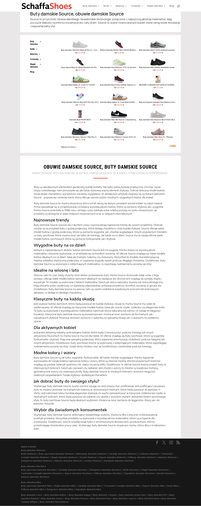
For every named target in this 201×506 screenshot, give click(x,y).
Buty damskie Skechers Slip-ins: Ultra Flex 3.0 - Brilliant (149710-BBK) (80, 137)
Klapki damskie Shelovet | (66, 457)
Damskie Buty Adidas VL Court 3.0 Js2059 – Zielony (80, 85)
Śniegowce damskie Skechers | (106, 469)
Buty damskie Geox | (150, 498)
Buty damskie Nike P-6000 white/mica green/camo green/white (158, 50)
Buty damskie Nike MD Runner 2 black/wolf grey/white (119, 120)
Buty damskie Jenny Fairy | (133, 495)
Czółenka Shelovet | (150, 453)
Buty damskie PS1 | (158, 495)
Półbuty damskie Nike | (34, 489)
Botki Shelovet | (30, 453)
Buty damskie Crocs (31, 495)
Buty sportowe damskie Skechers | (40, 469)
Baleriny (120, 6)
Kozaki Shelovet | (89, 457)
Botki (106, 6)
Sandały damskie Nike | (91, 485)
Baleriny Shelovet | (168, 457)
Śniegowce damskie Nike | (61, 489)
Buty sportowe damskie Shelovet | (57, 453)
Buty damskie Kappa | (81, 495)
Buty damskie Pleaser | (77, 498)
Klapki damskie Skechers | (156, 469)
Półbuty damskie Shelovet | (143, 457)
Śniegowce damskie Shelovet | (37, 460)
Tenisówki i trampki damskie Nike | (123, 485)
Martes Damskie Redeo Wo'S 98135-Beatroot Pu (119, 50)
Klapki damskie (155, 6)
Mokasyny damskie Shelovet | (92, 453)
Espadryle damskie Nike (88, 489)
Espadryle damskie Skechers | (140, 473)
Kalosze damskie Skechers (35, 476)
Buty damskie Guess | (53, 498)
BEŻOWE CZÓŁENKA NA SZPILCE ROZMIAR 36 (158, 85)
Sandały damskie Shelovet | (124, 453)
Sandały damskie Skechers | (74, 469)
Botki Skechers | (132, 469)
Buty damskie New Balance (54, 501)
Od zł (80, 53)
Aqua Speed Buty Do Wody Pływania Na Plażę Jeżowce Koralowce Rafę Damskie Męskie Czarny (80, 67)
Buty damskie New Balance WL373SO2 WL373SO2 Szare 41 (158, 120)
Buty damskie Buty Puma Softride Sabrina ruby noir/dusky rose (119, 85)
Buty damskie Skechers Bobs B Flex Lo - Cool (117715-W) (80, 50)
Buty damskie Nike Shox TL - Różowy (158, 137)
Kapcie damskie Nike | (155, 485)
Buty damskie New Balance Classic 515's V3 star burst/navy (119, 137)
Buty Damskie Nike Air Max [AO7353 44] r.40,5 (80, 102)
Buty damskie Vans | (101, 498)
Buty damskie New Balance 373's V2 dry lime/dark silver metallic (119, 67)
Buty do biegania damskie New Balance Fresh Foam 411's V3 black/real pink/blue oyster (158, 102)
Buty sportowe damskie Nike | (37, 485)
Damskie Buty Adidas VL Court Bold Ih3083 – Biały (119, 102)
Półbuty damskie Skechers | (109, 473)
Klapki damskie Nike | (66, 485)
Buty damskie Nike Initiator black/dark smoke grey (158, 67)
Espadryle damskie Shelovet (119, 460)
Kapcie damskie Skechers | (79, 473)
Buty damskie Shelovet (33, 450)
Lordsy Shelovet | (94, 460)
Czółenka (135, 6)
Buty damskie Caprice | (126, 498)
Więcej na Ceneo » (68, 147)
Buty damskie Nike (31, 482)
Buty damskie (90, 6)
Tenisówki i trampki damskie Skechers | (43, 473)
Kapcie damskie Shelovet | (113, 457)
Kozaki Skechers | (166, 473)
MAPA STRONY (28, 446)
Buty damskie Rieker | (56, 495)
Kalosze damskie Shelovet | (69, 460)
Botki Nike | (173, 485)
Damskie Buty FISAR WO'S (80, 120)
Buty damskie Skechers (33, 466)
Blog (172, 6)
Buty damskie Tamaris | (106, 495)
